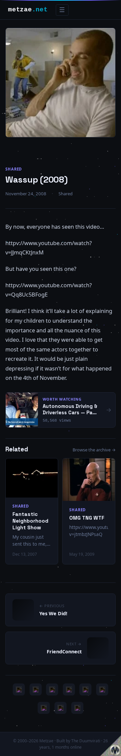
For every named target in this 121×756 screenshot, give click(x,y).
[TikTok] (102, 689)
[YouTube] (19, 689)
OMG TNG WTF (86, 518)
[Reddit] (77, 708)
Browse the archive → (94, 450)
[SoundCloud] (85, 689)
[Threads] (60, 708)
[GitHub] (69, 689)
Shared (13, 169)
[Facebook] (44, 708)
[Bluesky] (52, 689)
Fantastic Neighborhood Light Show (30, 521)
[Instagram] (36, 689)
